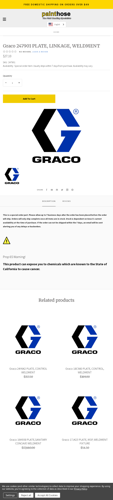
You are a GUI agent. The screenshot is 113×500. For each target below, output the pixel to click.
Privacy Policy (80, 488)
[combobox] (56, 24)
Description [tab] (49, 201)
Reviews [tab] (67, 201)
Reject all (26, 495)
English (57, 24)
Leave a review (40, 52)
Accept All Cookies (48, 495)
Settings (10, 495)
